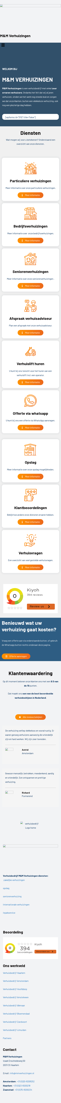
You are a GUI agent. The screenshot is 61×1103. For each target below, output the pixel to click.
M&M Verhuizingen (15, 35)
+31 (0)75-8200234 (23, 1089)
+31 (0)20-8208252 (25, 1081)
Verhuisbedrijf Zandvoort (15, 1021)
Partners (7, 1038)
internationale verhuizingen (16, 904)
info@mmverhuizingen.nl (22, 1073)
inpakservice (9, 912)
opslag (6, 888)
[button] (30, 45)
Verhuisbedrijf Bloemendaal (16, 1013)
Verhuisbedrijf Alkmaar (14, 1005)
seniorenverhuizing (12, 896)
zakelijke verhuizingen (14, 880)
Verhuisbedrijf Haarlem (14, 972)
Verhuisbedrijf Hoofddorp (15, 989)
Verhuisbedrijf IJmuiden (14, 1030)
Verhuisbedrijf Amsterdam (16, 980)
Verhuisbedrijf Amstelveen (16, 997)
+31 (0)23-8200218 (21, 1085)
